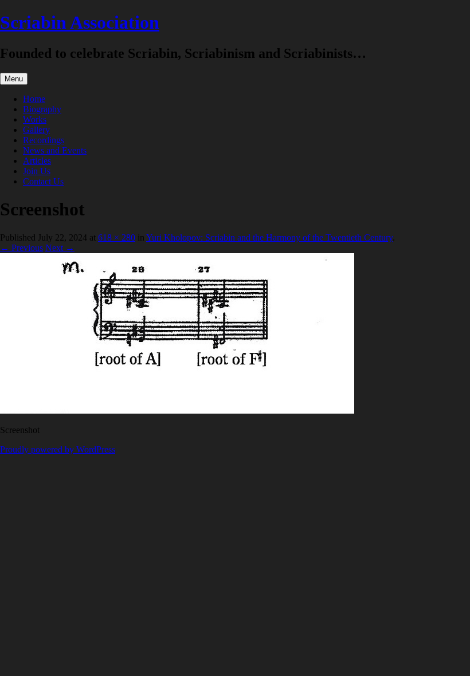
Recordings (43, 140)
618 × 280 (116, 237)
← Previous (21, 248)
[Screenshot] (177, 410)
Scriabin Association (79, 22)
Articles (37, 161)
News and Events (55, 150)
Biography (42, 109)
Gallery (36, 130)
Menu (14, 78)
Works (34, 119)
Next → (60, 248)
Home (34, 99)
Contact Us (43, 181)
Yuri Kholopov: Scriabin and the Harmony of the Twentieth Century (269, 237)
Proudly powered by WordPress (57, 449)
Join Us (36, 171)
